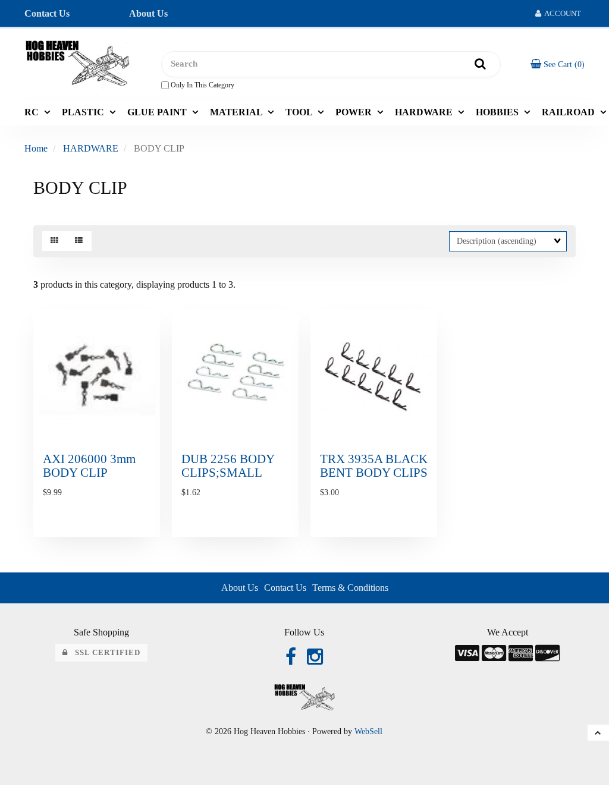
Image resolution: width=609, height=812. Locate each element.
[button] (557, 64)
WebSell (368, 731)
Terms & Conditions (350, 588)
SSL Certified (104, 653)
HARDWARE (90, 148)
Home (36, 148)
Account (561, 13)
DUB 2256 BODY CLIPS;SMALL (227, 465)
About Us (148, 13)
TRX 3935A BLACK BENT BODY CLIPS (374, 465)
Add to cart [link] (122, 545)
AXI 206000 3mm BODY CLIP (89, 465)
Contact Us (47, 13)
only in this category (201, 85)
